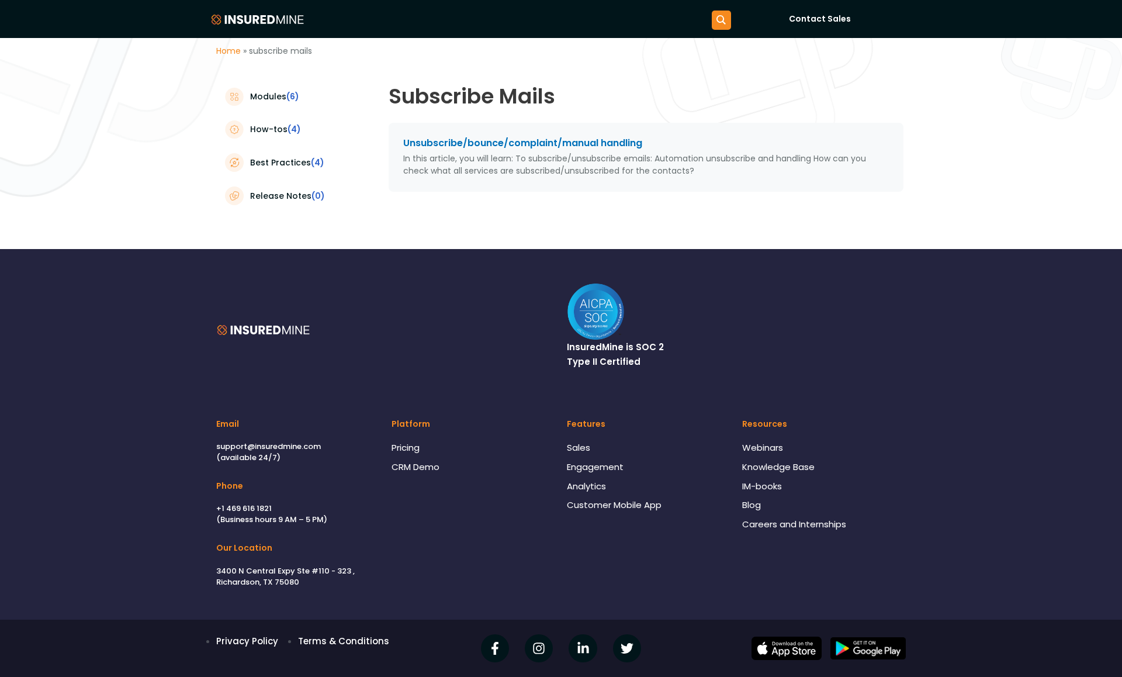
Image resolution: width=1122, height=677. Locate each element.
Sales (578, 447)
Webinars (762, 447)
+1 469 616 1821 (244, 508)
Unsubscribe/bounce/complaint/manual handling (522, 143)
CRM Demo (415, 467)
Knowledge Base (778, 467)
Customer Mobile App (614, 505)
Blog (751, 505)
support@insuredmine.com (268, 446)
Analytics (586, 486)
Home (228, 51)
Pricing (406, 447)
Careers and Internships (794, 524)
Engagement (595, 467)
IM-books (762, 486)
